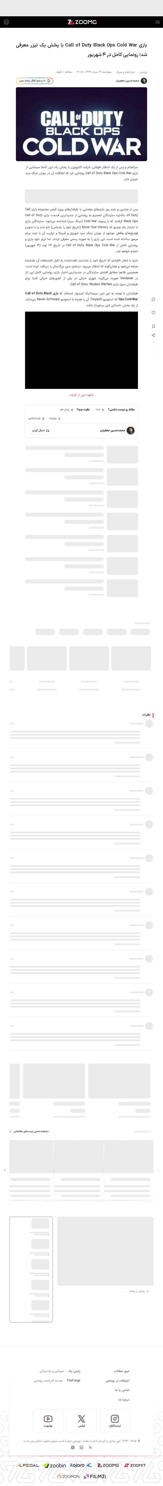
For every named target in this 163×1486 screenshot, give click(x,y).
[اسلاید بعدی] (5, 1170)
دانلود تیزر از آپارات (81, 395)
